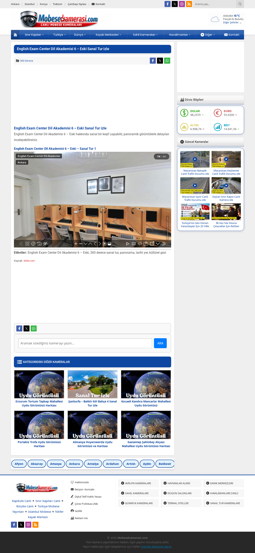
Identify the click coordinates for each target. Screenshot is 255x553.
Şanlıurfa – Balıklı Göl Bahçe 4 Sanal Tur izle (92, 403)
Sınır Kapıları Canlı (47, 501)
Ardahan (112, 464)
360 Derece (26, 60)
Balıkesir (165, 464)
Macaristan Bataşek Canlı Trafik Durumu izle (195, 172)
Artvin (131, 464)
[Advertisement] (92, 95)
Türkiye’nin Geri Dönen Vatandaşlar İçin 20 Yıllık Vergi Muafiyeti (195, 226)
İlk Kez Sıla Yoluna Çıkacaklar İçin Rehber (226, 224)
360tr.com (29, 260)
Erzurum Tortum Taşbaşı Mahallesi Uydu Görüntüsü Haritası (39, 403)
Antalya (93, 464)
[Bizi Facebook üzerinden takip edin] (168, 4)
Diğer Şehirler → (232, 22)
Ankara (74, 464)
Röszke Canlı (24, 506)
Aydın (147, 464)
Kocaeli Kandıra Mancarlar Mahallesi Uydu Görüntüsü (146, 403)
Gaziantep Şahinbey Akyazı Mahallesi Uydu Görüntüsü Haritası (146, 444)
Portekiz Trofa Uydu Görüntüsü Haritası (39, 444)
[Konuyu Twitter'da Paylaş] (160, 61)
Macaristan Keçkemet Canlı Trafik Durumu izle (226, 172)
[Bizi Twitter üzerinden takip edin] (175, 4)
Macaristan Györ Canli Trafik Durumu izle (195, 198)
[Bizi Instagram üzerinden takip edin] (182, 4)
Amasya (56, 464)
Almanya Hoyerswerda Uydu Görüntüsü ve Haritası (92, 444)
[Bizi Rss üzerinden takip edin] (189, 4)
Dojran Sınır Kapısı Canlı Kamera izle (226, 198)
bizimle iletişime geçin (156, 546)
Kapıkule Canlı (21, 501)
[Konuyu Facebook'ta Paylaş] (153, 61)
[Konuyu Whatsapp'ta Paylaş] (167, 61)
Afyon (19, 464)
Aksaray (37, 464)
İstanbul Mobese (39, 512)
